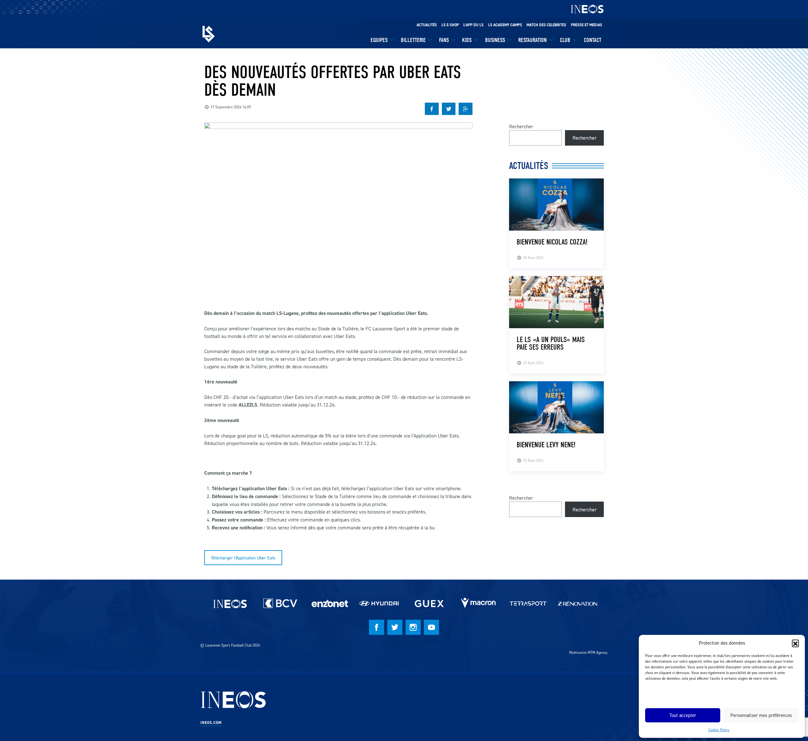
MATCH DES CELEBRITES (546, 24)
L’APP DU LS (473, 24)
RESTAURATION (532, 40)
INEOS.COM (211, 722)
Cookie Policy (718, 729)
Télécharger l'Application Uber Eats (243, 557)
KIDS (467, 40)
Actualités (427, 24)
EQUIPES (379, 40)
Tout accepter (682, 715)
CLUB (565, 40)
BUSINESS (495, 40)
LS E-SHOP (450, 24)
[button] (795, 643)
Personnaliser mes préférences (761, 715)
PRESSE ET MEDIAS (586, 24)
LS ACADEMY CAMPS (505, 24)
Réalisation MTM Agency (588, 652)
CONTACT (592, 40)
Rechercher (521, 126)
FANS (444, 40)
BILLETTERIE (413, 40)
